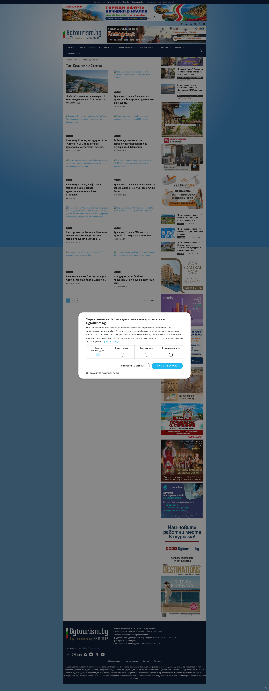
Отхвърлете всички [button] (132, 366)
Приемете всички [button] (167, 366)
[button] (102, 373)
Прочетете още (111, 341)
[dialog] (134, 345)
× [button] (186, 316)
